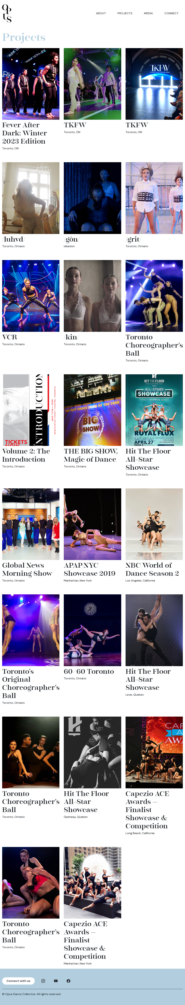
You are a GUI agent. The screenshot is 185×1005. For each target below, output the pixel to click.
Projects (124, 13)
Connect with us (18, 981)
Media (148, 13)
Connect (171, 13)
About (101, 13)
